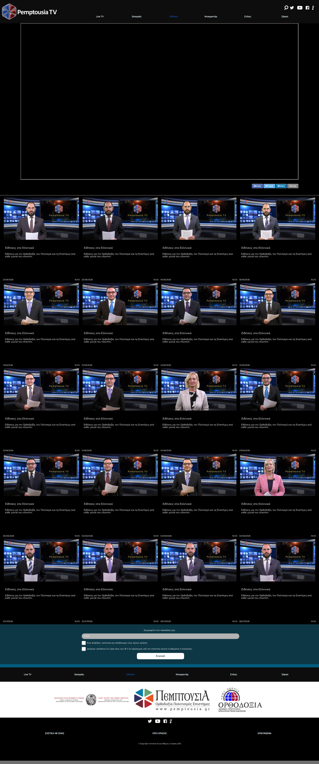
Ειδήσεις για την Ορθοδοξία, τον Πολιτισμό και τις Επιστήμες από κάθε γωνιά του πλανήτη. (40, 255)
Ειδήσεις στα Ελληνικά (19, 247)
